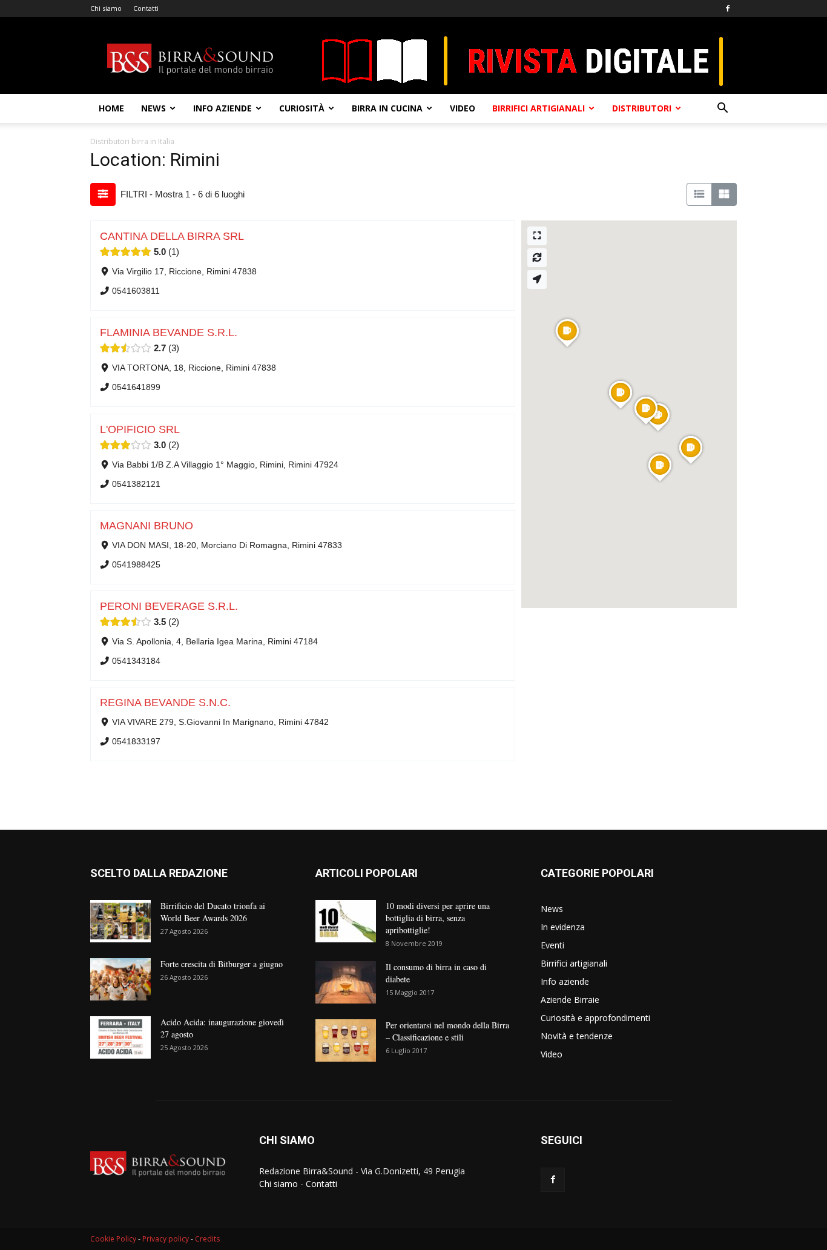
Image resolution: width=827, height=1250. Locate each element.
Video (462, 108)
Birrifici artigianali (538, 108)
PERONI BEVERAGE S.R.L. (169, 606)
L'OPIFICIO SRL (140, 429)
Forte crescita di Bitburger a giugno (221, 964)
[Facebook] (728, 8)
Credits (207, 1239)
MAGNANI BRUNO (146, 526)
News (153, 108)
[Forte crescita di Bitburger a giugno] (120, 979)
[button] (722, 109)
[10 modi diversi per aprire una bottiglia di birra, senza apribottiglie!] (345, 921)
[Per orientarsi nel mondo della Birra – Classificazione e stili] (345, 1040)
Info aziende (222, 108)
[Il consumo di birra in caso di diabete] (345, 982)
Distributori (641, 108)
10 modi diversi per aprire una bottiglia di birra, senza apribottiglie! (438, 918)
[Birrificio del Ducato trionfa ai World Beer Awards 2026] (120, 921)
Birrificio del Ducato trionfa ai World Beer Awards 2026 (212, 912)
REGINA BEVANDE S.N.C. (165, 702)
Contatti (146, 8)
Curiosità (302, 108)
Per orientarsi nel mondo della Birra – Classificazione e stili (447, 1031)
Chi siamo (106, 8)
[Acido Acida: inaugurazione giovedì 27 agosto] (120, 1037)
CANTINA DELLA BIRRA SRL (172, 236)
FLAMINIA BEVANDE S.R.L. (168, 332)
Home (111, 108)
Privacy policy (165, 1239)
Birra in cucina (387, 108)
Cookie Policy (113, 1239)
